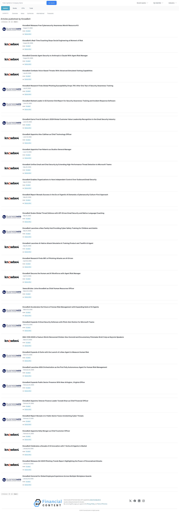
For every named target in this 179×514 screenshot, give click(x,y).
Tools (31, 8)
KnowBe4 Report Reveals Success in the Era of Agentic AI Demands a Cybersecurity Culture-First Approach (65, 195)
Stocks (15, 8)
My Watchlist (157, 3)
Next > (15, 22)
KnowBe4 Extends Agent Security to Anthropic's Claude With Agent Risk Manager (55, 56)
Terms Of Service (102, 504)
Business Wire (28, 34)
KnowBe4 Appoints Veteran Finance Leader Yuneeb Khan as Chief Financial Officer (55, 401)
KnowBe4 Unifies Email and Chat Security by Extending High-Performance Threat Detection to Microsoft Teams (67, 164)
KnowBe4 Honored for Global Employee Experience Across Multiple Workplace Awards (57, 476)
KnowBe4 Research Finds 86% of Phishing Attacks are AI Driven (48, 258)
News (22, 13)
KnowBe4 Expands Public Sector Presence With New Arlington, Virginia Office (54, 382)
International (40, 13)
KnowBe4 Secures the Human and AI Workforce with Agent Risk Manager (52, 273)
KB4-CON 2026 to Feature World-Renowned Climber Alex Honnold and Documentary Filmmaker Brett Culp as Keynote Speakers (73, 337)
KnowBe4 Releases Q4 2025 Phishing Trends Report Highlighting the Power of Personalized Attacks (62, 461)
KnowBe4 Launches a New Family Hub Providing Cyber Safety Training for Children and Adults (60, 228)
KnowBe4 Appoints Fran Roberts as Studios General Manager (47, 149)
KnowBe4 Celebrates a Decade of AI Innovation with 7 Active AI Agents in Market (55, 446)
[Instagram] (143, 503)
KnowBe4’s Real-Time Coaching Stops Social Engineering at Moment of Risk (53, 40)
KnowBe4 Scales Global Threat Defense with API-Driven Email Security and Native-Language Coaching (63, 213)
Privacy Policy (91, 504)
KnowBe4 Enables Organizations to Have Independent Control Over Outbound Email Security (59, 180)
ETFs (23, 8)
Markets (5, 8)
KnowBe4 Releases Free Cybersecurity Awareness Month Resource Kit (51, 25)
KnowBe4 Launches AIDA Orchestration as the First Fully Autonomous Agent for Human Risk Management (65, 367)
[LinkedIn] (139, 503)
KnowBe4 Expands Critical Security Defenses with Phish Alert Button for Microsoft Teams (58, 322)
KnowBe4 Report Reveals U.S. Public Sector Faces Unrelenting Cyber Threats (53, 416)
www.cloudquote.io (95, 500)
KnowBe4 (28, 31)
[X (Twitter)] (130, 503)
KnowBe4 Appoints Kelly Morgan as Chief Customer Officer (46, 431)
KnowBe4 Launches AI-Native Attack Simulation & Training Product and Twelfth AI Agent (58, 243)
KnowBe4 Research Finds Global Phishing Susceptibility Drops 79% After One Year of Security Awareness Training (68, 86)
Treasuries (50, 13)
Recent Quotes (141, 3)
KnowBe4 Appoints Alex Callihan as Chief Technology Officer (47, 134)
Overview (15, 13)
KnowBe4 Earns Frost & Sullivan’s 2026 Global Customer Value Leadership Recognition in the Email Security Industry (69, 119)
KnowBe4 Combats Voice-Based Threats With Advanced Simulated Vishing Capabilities (57, 71)
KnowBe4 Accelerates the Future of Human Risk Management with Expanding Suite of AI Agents (61, 307)
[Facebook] (135, 503)
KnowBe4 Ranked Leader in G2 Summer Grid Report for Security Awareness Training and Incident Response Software (69, 101)
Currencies (30, 13)
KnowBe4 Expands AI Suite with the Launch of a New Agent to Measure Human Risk (56, 352)
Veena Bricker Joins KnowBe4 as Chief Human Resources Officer (48, 288)
